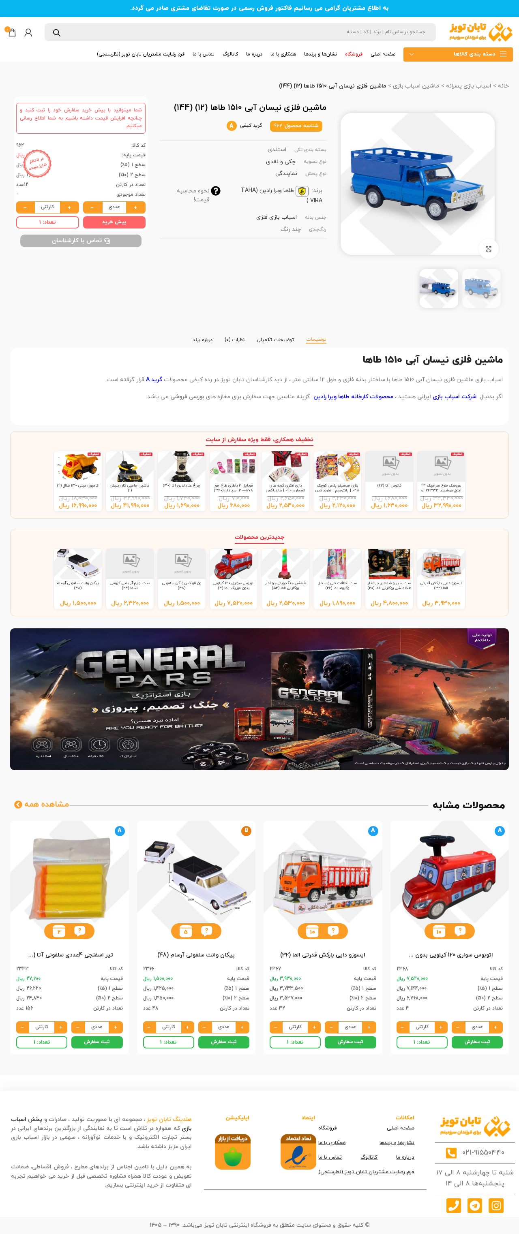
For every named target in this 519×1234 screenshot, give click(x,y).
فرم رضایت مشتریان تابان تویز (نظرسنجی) (366, 1172)
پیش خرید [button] (114, 222)
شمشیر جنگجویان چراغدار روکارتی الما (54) (285, 586)
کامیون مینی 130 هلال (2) (78, 485)
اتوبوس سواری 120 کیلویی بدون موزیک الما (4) (234, 586)
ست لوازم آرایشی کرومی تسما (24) (130, 586)
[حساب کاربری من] (28, 32)
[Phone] (453, 1205)
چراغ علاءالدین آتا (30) (181, 485)
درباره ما (405, 1157)
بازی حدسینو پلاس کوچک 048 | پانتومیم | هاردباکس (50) (337, 490)
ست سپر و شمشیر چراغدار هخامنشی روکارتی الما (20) (389, 586)
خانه (502, 86)
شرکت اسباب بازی (454, 397)
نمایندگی (286, 173)
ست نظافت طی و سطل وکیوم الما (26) (337, 586)
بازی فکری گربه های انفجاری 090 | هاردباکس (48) (285, 490)
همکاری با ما (331, 1142)
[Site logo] (480, 32)
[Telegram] (475, 1205)
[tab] (316, 336)
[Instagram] (496, 1205)
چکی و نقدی (281, 162)
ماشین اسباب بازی (415, 86)
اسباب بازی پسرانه (467, 86)
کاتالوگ (368, 1157)
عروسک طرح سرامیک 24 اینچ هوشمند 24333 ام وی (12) (441, 490)
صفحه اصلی (400, 1128)
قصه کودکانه (119, 1147)
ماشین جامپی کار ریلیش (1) (130, 488)
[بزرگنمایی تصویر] (488, 249)
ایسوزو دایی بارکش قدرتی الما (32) (441, 586)
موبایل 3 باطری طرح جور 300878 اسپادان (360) (233, 488)
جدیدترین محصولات (259, 537)
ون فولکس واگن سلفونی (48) (181, 586)
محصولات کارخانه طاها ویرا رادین (352, 397)
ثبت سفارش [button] (477, 1042)
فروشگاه (327, 1128)
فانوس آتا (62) (389, 485)
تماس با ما (330, 1157)
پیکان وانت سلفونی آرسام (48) (78, 586)
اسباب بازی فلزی (276, 217)
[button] (460, 931)
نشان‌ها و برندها (397, 1142)
